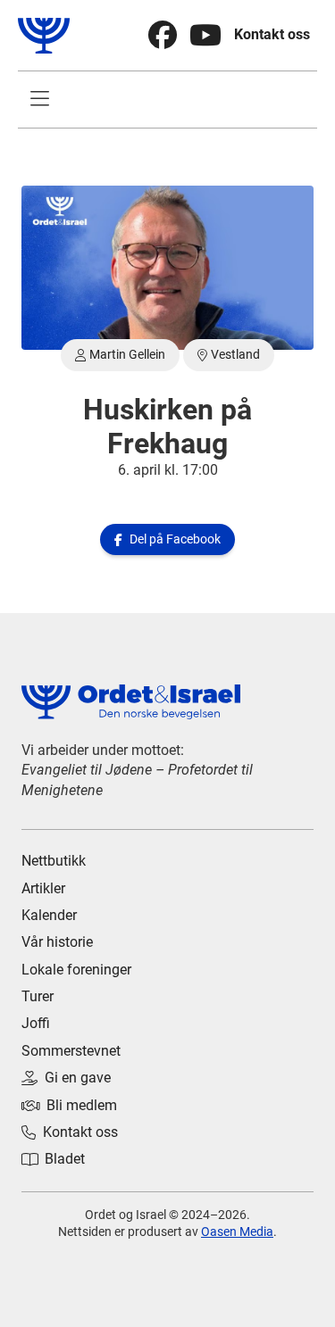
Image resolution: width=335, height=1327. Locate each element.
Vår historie (57, 941)
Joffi (35, 1023)
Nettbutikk (53, 860)
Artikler (43, 888)
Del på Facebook (167, 539)
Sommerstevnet (71, 1050)
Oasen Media (237, 1231)
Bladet (53, 1158)
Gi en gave (66, 1077)
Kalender (49, 915)
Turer (37, 996)
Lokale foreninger (76, 969)
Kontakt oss (272, 34)
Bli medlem (69, 1105)
